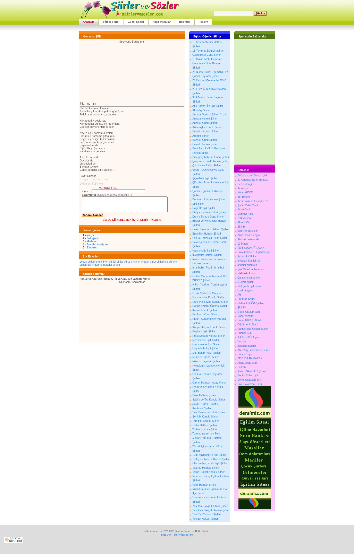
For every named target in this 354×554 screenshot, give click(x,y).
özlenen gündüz (246, 345)
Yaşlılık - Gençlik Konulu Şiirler (210, 510)
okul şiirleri (101, 261)
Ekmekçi (92, 247)
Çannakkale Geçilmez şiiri (252, 328)
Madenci (92, 241)
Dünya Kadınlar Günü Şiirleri (209, 212)
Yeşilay (241, 341)
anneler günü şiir (247, 264)
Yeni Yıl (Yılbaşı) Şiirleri (206, 514)
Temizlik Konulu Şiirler (205, 420)
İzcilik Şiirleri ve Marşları (207, 293)
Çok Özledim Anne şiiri (250, 269)
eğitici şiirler (116, 261)
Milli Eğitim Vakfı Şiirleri (206, 352)
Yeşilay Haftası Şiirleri (205, 518)
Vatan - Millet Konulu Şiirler (208, 471)
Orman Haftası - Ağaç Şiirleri (209, 382)
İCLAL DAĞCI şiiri (248, 337)
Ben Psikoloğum (97, 244)
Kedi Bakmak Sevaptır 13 (252, 201)
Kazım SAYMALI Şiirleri (251, 371)
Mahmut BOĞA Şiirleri (250, 303)
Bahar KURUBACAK (249, 320)
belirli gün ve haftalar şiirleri (103, 264)
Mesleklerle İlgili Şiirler (205, 340)
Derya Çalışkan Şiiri (249, 379)
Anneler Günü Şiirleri (204, 122)
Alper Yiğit (243, 222)
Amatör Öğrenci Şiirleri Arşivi (209, 114)
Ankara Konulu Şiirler (204, 118)
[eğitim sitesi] (254, 508)
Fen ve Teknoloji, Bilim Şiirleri (210, 237)
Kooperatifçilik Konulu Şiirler (209, 327)
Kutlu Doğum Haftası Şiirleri (208, 335)
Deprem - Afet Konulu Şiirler (208, 199)
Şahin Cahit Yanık (248, 205)
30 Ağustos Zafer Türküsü (252, 179)
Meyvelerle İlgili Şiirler (205, 348)
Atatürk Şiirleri (200, 135)
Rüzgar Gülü (244, 332)
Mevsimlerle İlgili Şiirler (206, 344)
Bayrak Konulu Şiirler (204, 144)
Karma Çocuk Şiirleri (204, 310)
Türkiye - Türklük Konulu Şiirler (210, 459)
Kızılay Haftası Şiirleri (205, 314)
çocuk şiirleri (87, 261)
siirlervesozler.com (183, 535)
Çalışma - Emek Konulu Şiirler (210, 161)
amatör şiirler (148, 261)
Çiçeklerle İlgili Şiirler (204, 178)
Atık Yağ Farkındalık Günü (253, 350)
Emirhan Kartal (246, 298)
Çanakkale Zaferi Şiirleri (206, 165)
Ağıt (239, 294)
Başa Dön (166, 535)
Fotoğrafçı (93, 238)
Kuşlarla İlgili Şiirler (203, 331)
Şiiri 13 (241, 307)
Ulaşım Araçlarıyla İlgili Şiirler (209, 463)
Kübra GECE (245, 192)
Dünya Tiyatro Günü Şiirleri (208, 216)
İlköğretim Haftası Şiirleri (207, 254)
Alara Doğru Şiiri (247, 362)
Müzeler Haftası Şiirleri (205, 357)
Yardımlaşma (245, 290)
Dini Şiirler (198, 203)
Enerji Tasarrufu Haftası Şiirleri (210, 229)
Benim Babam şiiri (248, 375)
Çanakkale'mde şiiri (248, 277)
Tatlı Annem (244, 218)
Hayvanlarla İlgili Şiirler (205, 250)
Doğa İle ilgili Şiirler (203, 208)
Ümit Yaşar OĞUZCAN (250, 247)
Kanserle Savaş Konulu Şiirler (210, 301)
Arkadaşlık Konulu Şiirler (207, 127)
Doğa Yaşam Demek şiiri (252, 175)
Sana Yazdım (245, 315)
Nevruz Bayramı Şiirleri (206, 361)
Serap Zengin (245, 184)
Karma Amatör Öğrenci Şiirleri (210, 305)
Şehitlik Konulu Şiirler (205, 416)
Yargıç (91, 235)
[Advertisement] (132, 71)
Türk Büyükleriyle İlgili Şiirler (209, 454)
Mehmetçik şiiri (246, 273)
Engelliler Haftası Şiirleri (206, 233)
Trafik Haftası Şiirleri (204, 425)
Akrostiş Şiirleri (201, 110)
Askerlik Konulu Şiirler (205, 131)
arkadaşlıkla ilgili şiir (249, 260)
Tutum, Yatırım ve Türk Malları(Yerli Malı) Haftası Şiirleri (207, 438)
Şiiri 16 (241, 226)
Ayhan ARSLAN (246, 256)
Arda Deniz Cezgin (248, 235)
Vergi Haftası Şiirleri (204, 484)
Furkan (241, 367)
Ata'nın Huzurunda (248, 239)
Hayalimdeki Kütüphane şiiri (253, 252)
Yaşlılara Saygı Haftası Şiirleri (210, 506)
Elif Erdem (243, 196)
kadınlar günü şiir (247, 230)
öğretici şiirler (132, 261)
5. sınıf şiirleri (245, 281)
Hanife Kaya (244, 354)
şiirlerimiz (162, 261)
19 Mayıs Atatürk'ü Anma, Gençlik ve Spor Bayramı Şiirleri (207, 63)
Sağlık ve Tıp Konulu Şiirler (208, 399)
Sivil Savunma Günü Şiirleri (208, 412)
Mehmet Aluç (245, 213)
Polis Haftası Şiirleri (204, 395)
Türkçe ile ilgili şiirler (249, 286)
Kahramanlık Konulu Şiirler (208, 297)
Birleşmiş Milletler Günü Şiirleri (210, 157)
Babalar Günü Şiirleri (204, 139)
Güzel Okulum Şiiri (248, 311)
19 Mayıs (242, 243)
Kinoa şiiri (243, 188)
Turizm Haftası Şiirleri (205, 429)
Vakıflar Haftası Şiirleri (205, 467)
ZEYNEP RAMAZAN (249, 358)
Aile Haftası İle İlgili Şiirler (207, 105)
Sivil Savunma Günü (249, 384)
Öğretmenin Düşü (247, 324)
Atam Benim (244, 209)
